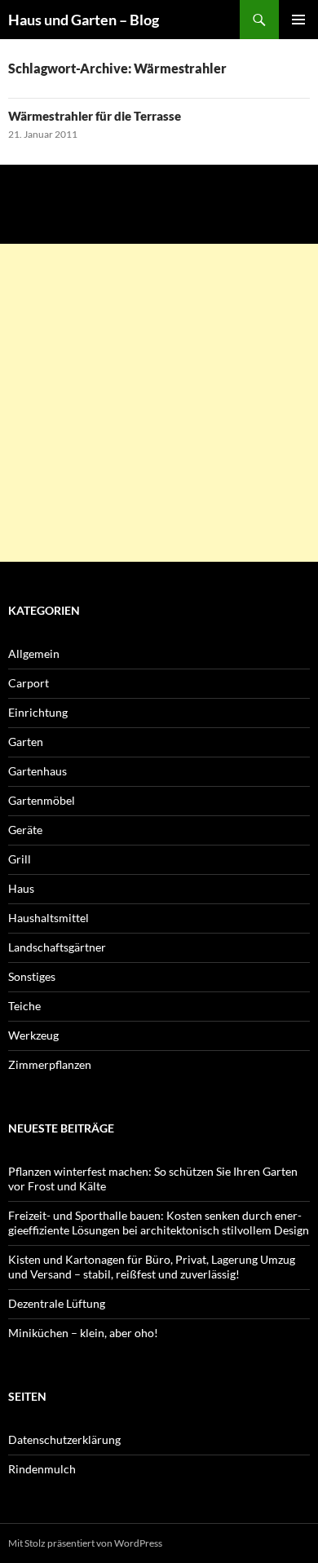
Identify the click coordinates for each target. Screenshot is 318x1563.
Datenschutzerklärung (64, 1439)
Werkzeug (33, 1035)
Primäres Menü (298, 19)
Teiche (24, 1006)
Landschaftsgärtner (57, 947)
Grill (19, 859)
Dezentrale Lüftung (56, 1303)
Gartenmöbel (41, 800)
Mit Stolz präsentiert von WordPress (85, 1543)
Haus (21, 888)
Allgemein (34, 653)
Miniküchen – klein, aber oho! (83, 1333)
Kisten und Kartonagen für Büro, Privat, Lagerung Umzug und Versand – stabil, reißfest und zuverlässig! (151, 1266)
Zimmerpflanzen (49, 1064)
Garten (25, 741)
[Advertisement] (159, 403)
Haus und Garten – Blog (83, 20)
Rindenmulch (42, 1469)
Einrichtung (38, 712)
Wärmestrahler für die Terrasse (94, 115)
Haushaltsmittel (48, 918)
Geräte (25, 830)
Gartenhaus (37, 771)
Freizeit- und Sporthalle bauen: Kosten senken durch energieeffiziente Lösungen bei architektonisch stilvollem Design (158, 1222)
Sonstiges (31, 976)
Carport (28, 683)
